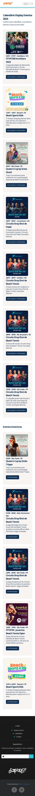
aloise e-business (24, 784)
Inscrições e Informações (17, 77)
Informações (13, 477)
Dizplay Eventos (19, 730)
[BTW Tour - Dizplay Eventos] (7, 3)
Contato (18, 737)
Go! (31, 756)
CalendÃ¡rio (18, 733)
